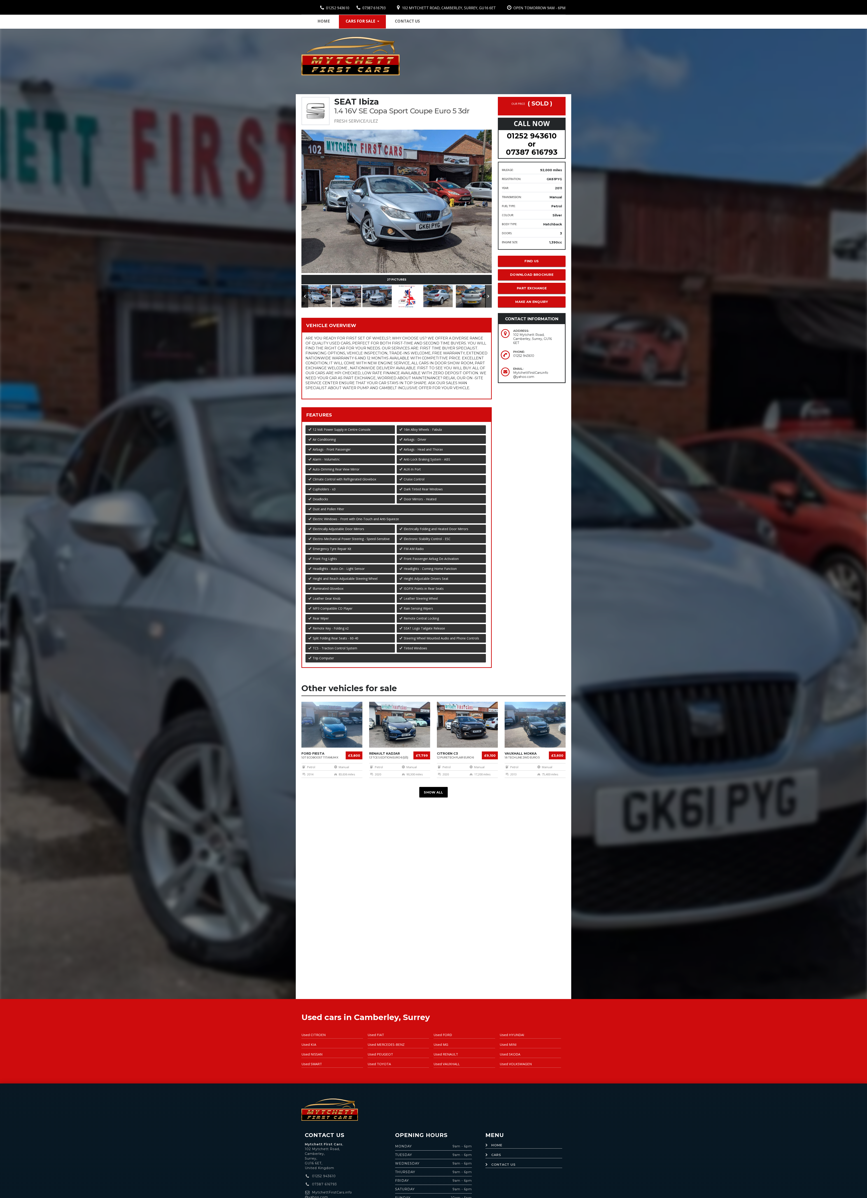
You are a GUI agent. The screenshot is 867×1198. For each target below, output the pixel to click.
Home (323, 21)
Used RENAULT (446, 1054)
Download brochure (531, 275)
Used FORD (443, 1034)
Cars (496, 1155)
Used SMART (311, 1064)
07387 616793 (373, 7)
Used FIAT (376, 1034)
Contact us (407, 21)
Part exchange (532, 288)
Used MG (441, 1044)
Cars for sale (360, 21)
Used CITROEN (313, 1034)
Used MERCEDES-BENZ (386, 1044)
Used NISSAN (311, 1054)
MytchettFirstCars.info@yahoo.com (530, 375)
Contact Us (503, 1165)
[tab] (396, 325)
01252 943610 (337, 7)
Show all (433, 792)
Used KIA (308, 1044)
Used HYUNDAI (512, 1034)
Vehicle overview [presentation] (331, 325)
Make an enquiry (531, 302)
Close (474, 175)
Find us (531, 261)
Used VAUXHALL (447, 1064)
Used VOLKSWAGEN (516, 1064)
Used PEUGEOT (380, 1054)
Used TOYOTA (379, 1064)
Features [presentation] (319, 415)
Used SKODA (510, 1054)
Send (454, 175)
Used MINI (508, 1044)
